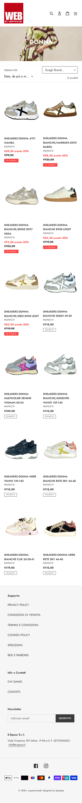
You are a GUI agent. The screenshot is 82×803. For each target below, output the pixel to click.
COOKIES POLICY (19, 635)
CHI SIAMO (15, 682)
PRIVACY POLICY (18, 605)
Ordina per (10, 70)
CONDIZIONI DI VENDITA (24, 615)
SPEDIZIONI (15, 645)
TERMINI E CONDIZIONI (23, 625)
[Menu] (76, 13)
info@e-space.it (16, 745)
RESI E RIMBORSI (18, 655)
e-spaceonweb (35, 790)
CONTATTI (14, 692)
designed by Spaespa (53, 790)
